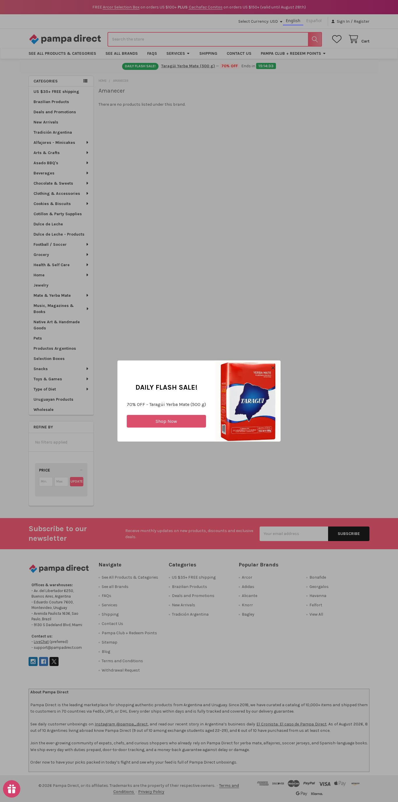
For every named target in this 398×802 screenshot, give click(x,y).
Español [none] (314, 20)
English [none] (293, 20)
